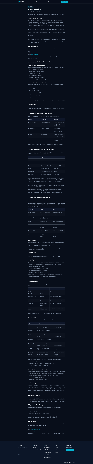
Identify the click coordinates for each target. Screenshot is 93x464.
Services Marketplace (37, 450)
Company (57, 1)
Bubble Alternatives (47, 457)
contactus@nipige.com (35, 52)
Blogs (56, 454)
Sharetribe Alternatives (48, 450)
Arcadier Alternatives (47, 455)
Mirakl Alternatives (47, 454)
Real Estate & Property (37, 449)
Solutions (37, 1)
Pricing (42, 1)
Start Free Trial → (70, 449)
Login (71, 1)
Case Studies (47, 1)
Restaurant (35, 447)
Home (34, 1)
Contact (56, 455)
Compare (52, 1)
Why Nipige (46, 449)
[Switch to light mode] (74, 2)
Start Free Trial (64, 1)
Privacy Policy (65, 462)
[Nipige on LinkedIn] (19, 455)
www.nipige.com (34, 54)
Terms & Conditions (72, 462)
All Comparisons (47, 447)
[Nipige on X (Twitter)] (21, 455)
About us (56, 447)
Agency (56, 452)
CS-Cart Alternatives (47, 452)
